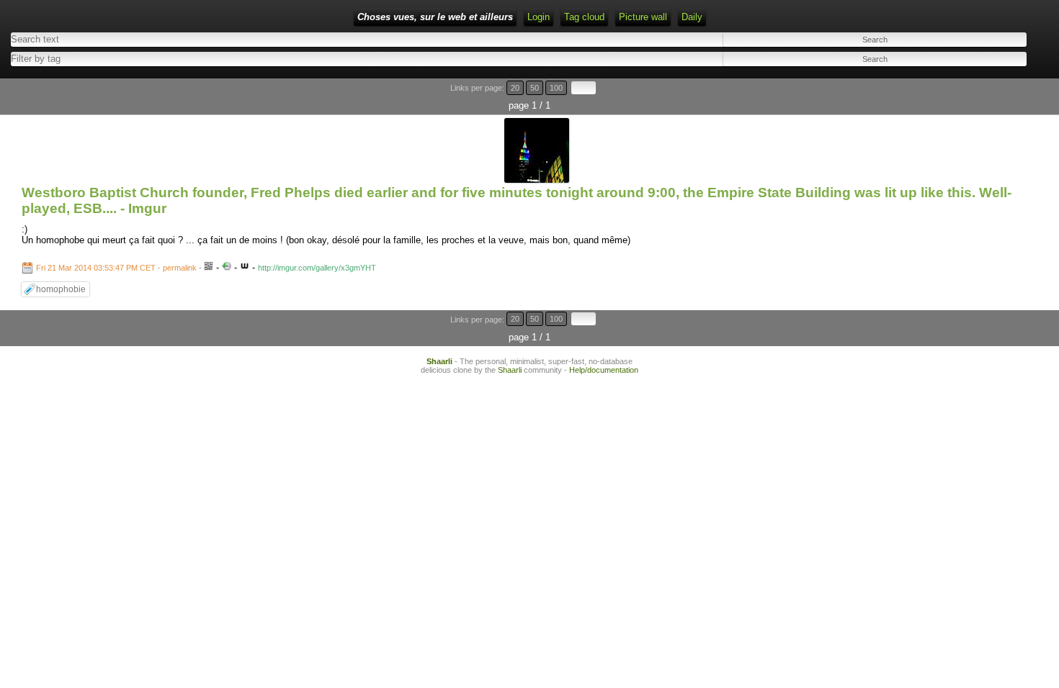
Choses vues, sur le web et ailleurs (435, 17)
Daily (692, 17)
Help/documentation (603, 370)
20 (515, 87)
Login (538, 17)
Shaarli (439, 361)
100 (556, 87)
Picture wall (643, 17)
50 (534, 87)
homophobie (61, 289)
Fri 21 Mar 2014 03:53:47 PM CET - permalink (116, 267)
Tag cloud (584, 17)
